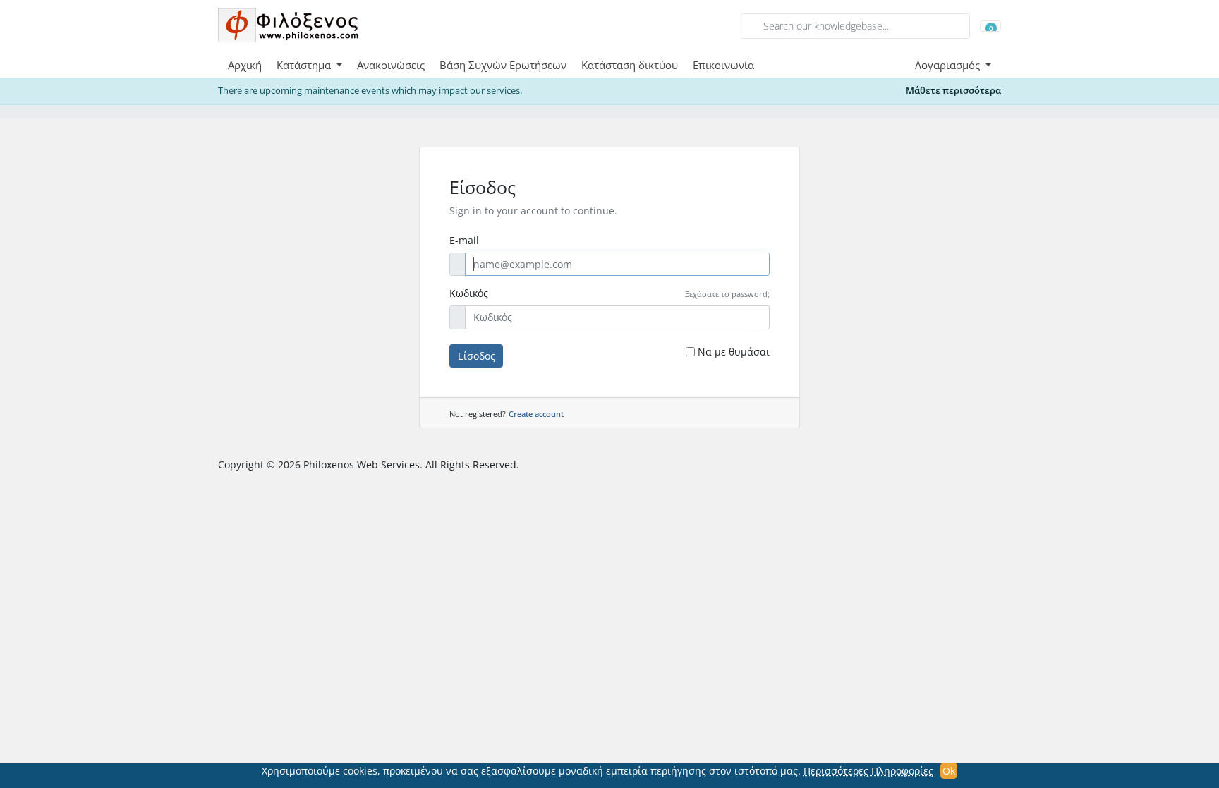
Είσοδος (476, 356)
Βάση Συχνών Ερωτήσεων (502, 65)
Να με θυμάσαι (734, 351)
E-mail (464, 240)
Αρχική (245, 65)
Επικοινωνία (723, 65)
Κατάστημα (305, 65)
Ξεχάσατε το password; (727, 294)
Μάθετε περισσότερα (953, 91)
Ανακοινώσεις (391, 65)
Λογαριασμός (949, 65)
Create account (536, 413)
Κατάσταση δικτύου (629, 65)
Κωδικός (468, 293)
